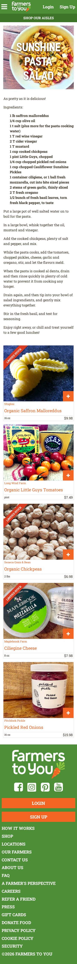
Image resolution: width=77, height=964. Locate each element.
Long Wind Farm (15, 483)
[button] (4, 6)
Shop (7, 836)
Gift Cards (14, 914)
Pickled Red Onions (23, 727)
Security (12, 946)
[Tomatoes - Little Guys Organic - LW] (38, 453)
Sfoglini (9, 404)
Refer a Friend (19, 899)
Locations (13, 844)
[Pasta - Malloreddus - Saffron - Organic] (38, 373)
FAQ (6, 875)
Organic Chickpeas (23, 568)
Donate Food (16, 922)
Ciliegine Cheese (20, 648)
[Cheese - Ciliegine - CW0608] (38, 611)
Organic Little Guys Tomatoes (33, 489)
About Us (12, 867)
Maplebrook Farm (15, 641)
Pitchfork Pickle (14, 720)
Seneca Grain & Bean (17, 562)
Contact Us (15, 859)
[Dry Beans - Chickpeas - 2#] (38, 532)
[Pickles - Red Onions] (38, 690)
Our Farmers (17, 852)
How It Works (18, 828)
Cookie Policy (17, 938)
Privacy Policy (19, 930)
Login (48, 6)
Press (8, 906)
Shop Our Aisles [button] (38, 18)
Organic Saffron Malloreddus (33, 410)
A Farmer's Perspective (29, 883)
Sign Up (67, 6)
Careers (11, 891)
